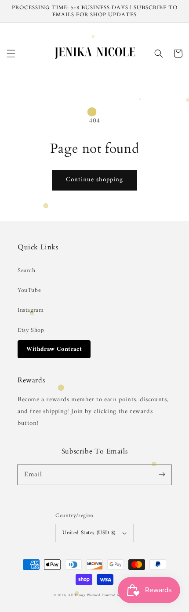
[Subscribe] (161, 474)
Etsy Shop (31, 330)
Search (27, 270)
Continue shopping (94, 180)
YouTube (29, 290)
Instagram (31, 310)
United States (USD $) (88, 533)
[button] (11, 53)
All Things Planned (84, 595)
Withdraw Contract (54, 349)
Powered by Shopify (118, 595)
